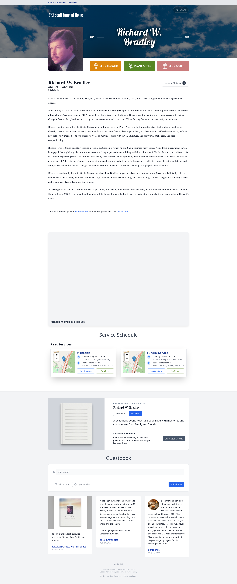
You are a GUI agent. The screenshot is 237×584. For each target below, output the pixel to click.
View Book (120, 413)
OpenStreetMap (121, 576)
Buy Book (135, 413)
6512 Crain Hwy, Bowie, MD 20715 (97, 365)
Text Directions (86, 371)
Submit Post (176, 484)
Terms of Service (126, 572)
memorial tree (81, 211)
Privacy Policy (111, 572)
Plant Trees (105, 371)
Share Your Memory (174, 438)
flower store (122, 211)
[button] (64, 359)
